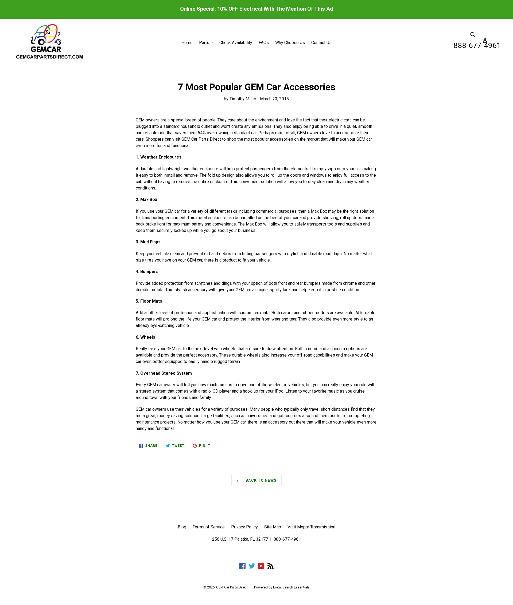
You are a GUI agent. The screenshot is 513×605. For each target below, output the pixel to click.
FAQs (264, 42)
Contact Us (321, 42)
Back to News (260, 480)
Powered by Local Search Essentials (282, 587)
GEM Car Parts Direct (232, 587)
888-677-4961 (477, 45)
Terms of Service (209, 526)
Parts (207, 42)
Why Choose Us (290, 42)
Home (187, 42)
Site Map (272, 526)
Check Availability (235, 42)
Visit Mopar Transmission (311, 526)
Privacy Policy (244, 526)
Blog (182, 526)
